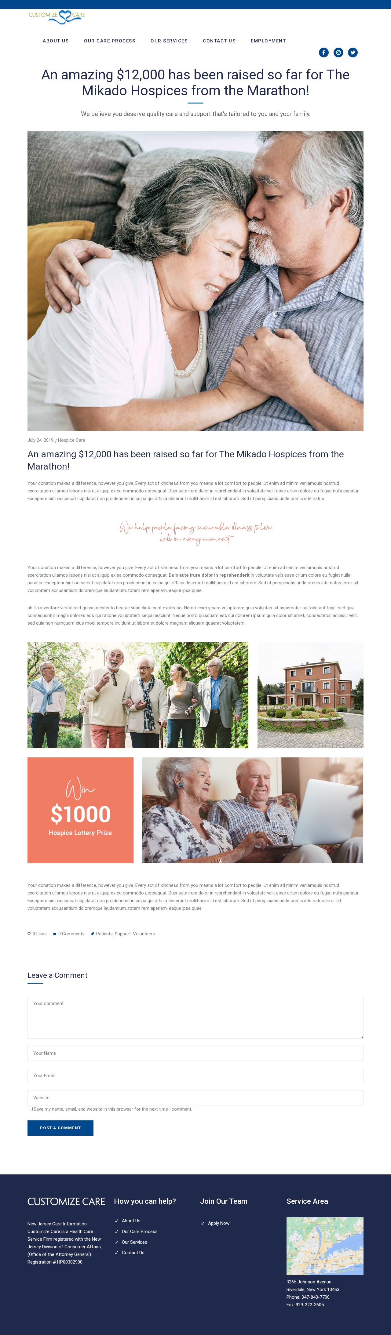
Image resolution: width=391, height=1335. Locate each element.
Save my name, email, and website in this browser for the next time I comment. (113, 1109)
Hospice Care (71, 440)
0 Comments (71, 934)
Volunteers (144, 934)
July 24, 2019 (40, 440)
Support (123, 934)
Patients (104, 934)
